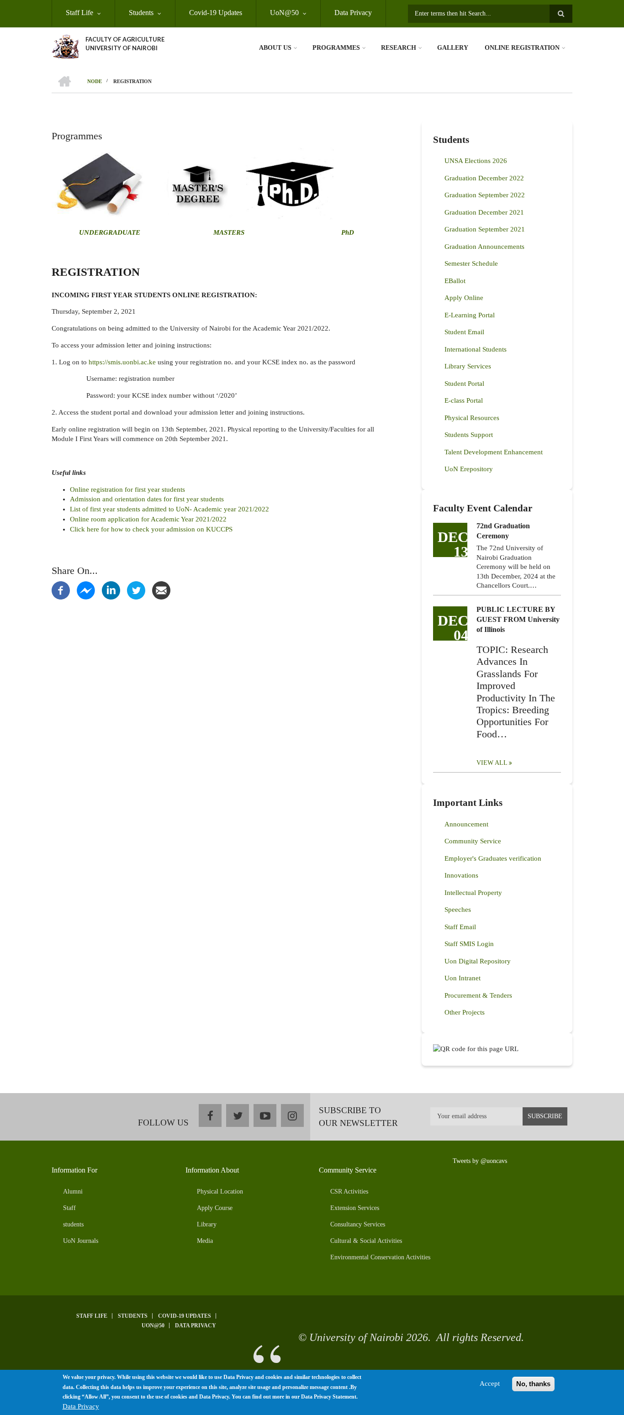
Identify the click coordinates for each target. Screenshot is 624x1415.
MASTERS (228, 232)
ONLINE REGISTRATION (522, 47)
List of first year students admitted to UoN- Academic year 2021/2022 (169, 509)
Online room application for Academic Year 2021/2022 (148, 519)
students (73, 1224)
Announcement (466, 824)
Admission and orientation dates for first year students (147, 499)
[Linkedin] (111, 590)
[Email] (161, 590)
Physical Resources (471, 417)
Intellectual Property (473, 892)
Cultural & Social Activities (366, 1240)
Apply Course (215, 1208)
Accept (490, 1383)
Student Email (464, 332)
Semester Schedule (471, 263)
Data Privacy (353, 12)
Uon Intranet (462, 978)
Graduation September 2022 (484, 195)
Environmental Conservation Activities (380, 1257)
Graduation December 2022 (484, 178)
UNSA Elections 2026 (475, 160)
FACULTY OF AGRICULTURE (124, 39)
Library (207, 1224)
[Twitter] (136, 590)
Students (141, 12)
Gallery (452, 47)
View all (492, 762)
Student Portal (464, 383)
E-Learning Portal (469, 315)
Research (398, 47)
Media (205, 1240)
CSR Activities (349, 1191)
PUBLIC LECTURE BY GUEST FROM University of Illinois (518, 619)
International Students (475, 349)
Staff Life (79, 12)
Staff (69, 1208)
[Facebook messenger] (86, 590)
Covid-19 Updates (215, 12)
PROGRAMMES (336, 47)
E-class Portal (463, 400)
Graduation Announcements (484, 246)
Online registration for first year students (127, 489)
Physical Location (220, 1191)
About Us (275, 47)
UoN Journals (80, 1240)
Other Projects (464, 1012)
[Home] (65, 45)
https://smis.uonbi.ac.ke (122, 362)
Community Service (472, 841)
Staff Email (460, 927)
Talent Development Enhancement (493, 452)
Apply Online (463, 297)
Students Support (468, 434)
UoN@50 (284, 12)
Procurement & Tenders (478, 995)
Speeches (457, 909)
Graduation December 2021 (484, 212)
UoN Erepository (468, 469)
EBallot (454, 280)
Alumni (73, 1191)
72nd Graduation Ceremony (503, 531)
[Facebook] (61, 590)
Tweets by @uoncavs (480, 1160)
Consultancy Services (357, 1224)
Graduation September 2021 (484, 229)
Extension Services (354, 1208)
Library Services (467, 366)
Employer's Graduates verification (492, 858)
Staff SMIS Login (469, 943)
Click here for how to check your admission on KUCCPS (152, 529)
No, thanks (533, 1384)
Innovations (461, 875)
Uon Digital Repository (477, 961)
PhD (347, 232)
